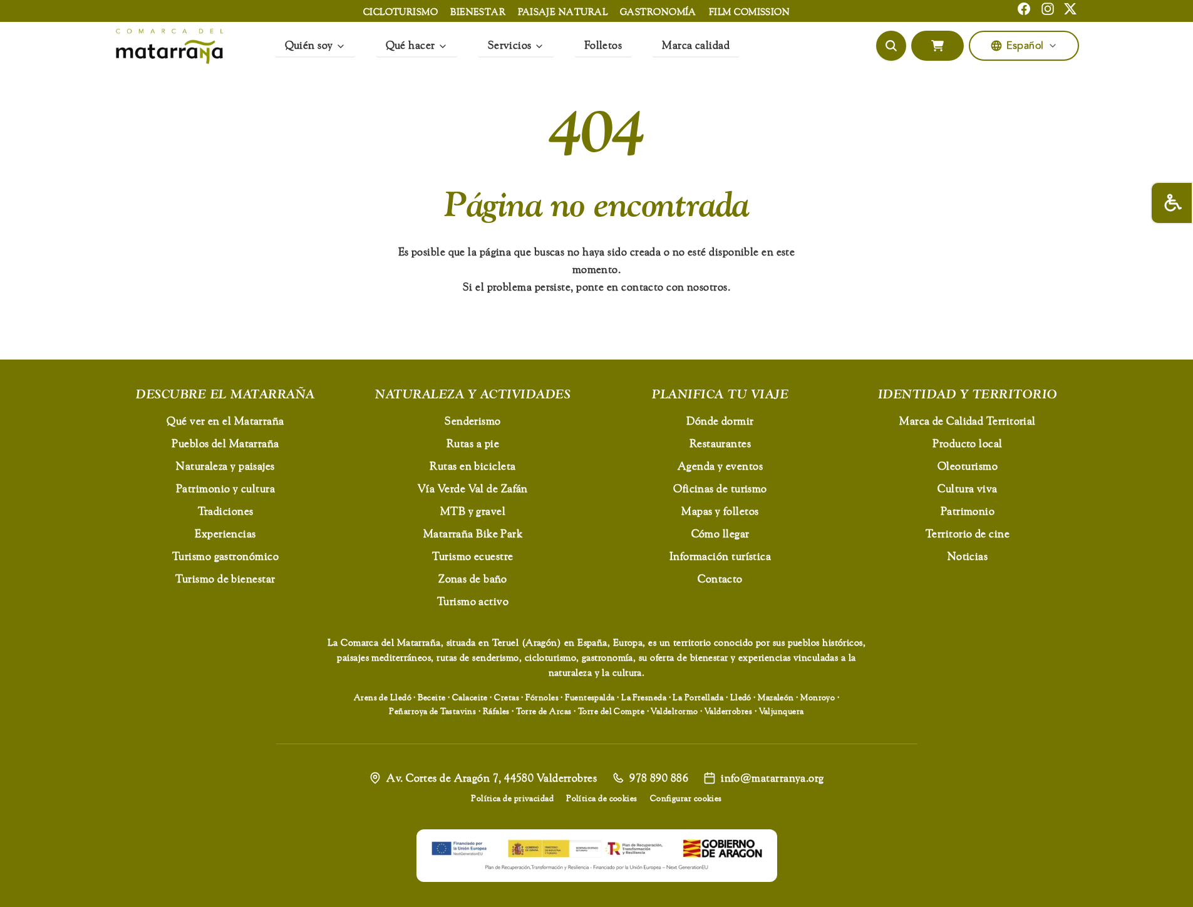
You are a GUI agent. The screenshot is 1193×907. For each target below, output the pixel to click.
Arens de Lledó (382, 697)
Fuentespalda (589, 697)
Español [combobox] (1024, 45)
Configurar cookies (686, 798)
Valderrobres (728, 711)
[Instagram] (1047, 9)
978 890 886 (658, 777)
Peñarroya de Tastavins (432, 711)
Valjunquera (781, 711)
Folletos (603, 44)
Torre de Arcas (543, 711)
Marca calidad (696, 44)
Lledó (740, 697)
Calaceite (470, 697)
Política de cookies (602, 798)
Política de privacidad (512, 798)
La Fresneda (643, 697)
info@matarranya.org (772, 777)
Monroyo (817, 697)
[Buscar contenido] (891, 46)
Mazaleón (776, 697)
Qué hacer (410, 44)
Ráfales (496, 711)
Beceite (431, 697)
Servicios (510, 44)
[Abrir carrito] (937, 46)
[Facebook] (1024, 8)
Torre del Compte (611, 711)
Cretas (506, 697)
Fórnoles (542, 697)
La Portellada (698, 697)
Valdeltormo (674, 711)
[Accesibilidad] (1171, 203)
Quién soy (309, 44)
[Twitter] (1070, 9)
